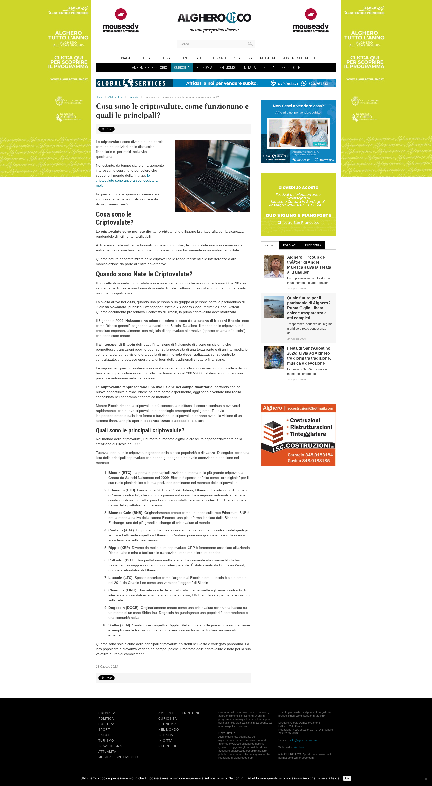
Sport (183, 58)
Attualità (268, 58)
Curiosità (182, 68)
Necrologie (291, 68)
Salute (200, 58)
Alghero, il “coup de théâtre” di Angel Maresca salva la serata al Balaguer (309, 264)
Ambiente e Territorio (149, 68)
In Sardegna (243, 58)
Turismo (219, 58)
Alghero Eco (115, 97)
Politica (144, 58)
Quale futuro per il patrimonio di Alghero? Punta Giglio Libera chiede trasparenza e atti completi (309, 308)
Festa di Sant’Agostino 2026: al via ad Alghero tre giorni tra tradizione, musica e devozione (309, 356)
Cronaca (123, 58)
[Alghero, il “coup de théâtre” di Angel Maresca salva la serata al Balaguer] (274, 276)
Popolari (289, 245)
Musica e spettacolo (299, 58)
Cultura (164, 58)
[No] (425, 779)
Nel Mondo (228, 68)
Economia (204, 68)
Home (99, 97)
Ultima (270, 245)
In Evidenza (313, 245)
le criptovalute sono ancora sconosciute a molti (127, 181)
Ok (347, 778)
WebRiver (300, 747)
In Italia (250, 68)
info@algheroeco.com (303, 740)
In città (269, 68)
